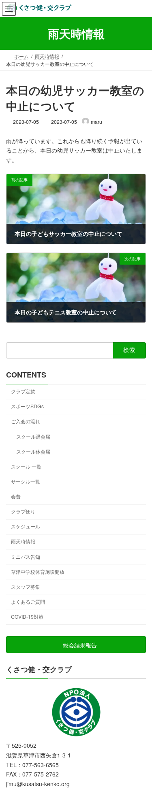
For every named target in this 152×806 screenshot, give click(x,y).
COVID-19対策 (27, 616)
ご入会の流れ (25, 421)
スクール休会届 (33, 451)
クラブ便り (23, 511)
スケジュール (25, 526)
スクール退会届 (33, 436)
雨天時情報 (23, 541)
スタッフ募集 (25, 586)
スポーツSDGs (27, 406)
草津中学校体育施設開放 (37, 571)
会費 (16, 496)
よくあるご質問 (28, 601)
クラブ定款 (23, 391)
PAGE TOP (140, 774)
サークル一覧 (25, 481)
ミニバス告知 (25, 556)
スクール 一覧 (26, 466)
